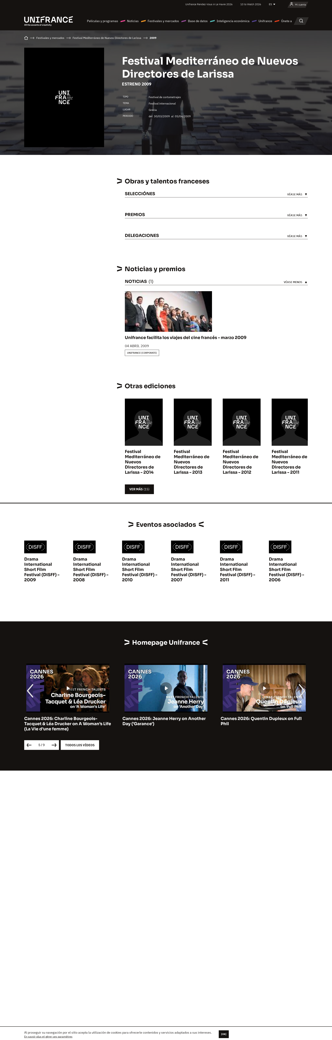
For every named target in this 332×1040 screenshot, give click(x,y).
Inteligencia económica (233, 21)
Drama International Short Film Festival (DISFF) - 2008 (90, 570)
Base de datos (198, 21)
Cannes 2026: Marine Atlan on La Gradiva (264, 718)
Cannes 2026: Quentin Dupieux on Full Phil (163, 721)
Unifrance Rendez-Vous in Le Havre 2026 (209, 4)
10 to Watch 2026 (250, 4)
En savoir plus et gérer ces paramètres (48, 1036)
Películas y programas (102, 21)
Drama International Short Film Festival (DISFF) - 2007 (188, 570)
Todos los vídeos (80, 745)
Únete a (286, 21)
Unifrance (265, 21)
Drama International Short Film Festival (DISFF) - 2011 (237, 570)
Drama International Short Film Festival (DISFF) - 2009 (41, 570)
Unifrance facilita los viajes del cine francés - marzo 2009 (185, 337)
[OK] (223, 1034)
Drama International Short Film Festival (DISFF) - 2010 (139, 570)
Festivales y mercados (163, 21)
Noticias (133, 21)
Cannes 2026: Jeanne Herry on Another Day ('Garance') (66, 721)
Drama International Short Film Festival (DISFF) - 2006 (286, 570)
